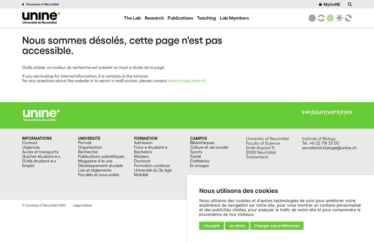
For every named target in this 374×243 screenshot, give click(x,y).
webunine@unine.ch (187, 80)
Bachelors (143, 151)
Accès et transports (40, 151)
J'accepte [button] (211, 225)
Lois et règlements (94, 170)
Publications (180, 17)
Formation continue (152, 165)
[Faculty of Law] (338, 18)
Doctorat (142, 161)
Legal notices (82, 205)
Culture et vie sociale (209, 147)
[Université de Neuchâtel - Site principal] (41, 115)
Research (154, 17)
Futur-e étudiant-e (150, 147)
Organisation (90, 147)
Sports (196, 151)
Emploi (28, 165)
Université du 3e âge (153, 170)
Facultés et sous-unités (98, 174)
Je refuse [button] (237, 225)
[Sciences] (329, 18)
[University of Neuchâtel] (312, 18)
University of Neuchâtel (42, 4)
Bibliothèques (202, 142)
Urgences (31, 147)
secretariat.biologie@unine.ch (329, 147)
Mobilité (141, 174)
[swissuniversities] (327, 113)
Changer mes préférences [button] (276, 225)
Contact (29, 142)
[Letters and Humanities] (320, 18)
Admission (143, 142)
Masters (141, 156)
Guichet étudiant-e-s (41, 156)
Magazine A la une (95, 161)
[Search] (350, 4)
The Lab (132, 17)
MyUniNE (332, 4)
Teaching (206, 17)
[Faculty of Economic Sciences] (347, 18)
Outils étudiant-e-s (39, 161)
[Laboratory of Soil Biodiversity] (41, 18)
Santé (195, 156)
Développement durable (100, 165)
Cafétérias (199, 161)
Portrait (85, 142)
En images (199, 165)
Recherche (88, 151)
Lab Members (234, 17)
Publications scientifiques (101, 156)
